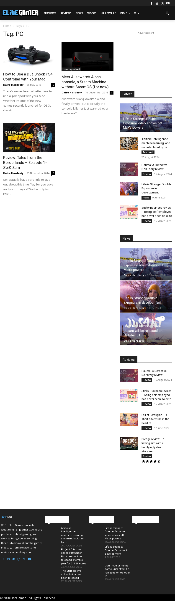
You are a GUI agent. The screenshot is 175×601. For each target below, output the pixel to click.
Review (147, 174)
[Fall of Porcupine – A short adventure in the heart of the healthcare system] (129, 419)
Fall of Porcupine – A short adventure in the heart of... (155, 419)
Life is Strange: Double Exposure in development (156, 188)
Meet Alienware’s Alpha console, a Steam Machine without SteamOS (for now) (85, 82)
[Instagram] (157, 3)
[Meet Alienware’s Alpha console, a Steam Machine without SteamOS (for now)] (87, 56)
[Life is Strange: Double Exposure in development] (129, 188)
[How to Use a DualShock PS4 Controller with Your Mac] (29, 55)
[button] (167, 13)
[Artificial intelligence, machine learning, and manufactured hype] (129, 143)
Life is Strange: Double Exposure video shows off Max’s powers (142, 123)
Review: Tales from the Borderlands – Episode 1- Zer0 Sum (25, 162)
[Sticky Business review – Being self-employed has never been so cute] (129, 212)
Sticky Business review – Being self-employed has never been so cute (157, 212)
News (146, 197)
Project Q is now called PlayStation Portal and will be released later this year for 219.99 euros (73, 556)
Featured (148, 152)
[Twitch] (19, 559)
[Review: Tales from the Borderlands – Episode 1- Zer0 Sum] (29, 137)
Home (7, 26)
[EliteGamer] (20, 13)
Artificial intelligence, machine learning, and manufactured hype (156, 143)
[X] (162, 3)
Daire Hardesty (13, 84)
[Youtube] (168, 3)
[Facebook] (151, 3)
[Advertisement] (146, 58)
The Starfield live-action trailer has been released (71, 574)
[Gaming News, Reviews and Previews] (22, 517)
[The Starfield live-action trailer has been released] (51, 577)
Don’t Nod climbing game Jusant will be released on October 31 (143, 330)
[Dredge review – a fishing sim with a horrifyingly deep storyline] (129, 443)
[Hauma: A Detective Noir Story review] (129, 169)
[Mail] (14, 559)
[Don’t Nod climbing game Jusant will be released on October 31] (95, 572)
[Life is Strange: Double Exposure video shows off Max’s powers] (95, 535)
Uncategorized (71, 69)
